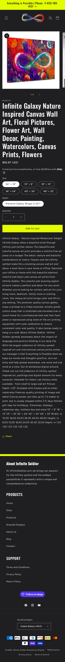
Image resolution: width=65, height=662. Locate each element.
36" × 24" (11, 191)
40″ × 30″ (29, 191)
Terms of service (42, 655)
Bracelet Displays (15, 524)
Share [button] (9, 436)
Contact (10, 546)
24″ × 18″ (11, 184)
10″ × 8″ (28, 184)
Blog (8, 539)
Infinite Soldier (19, 650)
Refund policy (53, 650)
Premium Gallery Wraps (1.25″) (23, 203)
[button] (6, 18)
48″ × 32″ (48, 191)
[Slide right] (39, 94)
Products (11, 517)
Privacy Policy (13, 574)
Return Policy (13, 581)
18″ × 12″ (46, 184)
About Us (11, 532)
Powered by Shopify (35, 650)
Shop (9, 510)
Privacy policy (25, 655)
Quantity (6, 211)
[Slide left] (25, 94)
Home (9, 503)
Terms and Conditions (18, 567)
